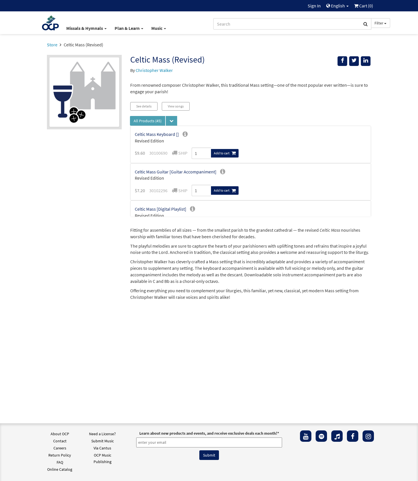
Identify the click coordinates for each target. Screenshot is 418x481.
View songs (176, 106)
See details (144, 106)
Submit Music (102, 440)
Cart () (365, 6)
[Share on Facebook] (342, 61)
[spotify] (321, 436)
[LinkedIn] (366, 61)
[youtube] (305, 436)
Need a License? (102, 433)
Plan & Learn (127, 28)
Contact (60, 440)
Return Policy (59, 455)
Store (52, 44)
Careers (59, 448)
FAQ (60, 462)
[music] (337, 436)
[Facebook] (352, 436)
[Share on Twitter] (354, 61)
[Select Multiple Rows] (171, 121)
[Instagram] (368, 436)
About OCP (60, 433)
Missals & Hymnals (85, 28)
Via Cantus (102, 448)
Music (157, 28)
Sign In (314, 6)
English (338, 6)
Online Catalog (59, 469)
